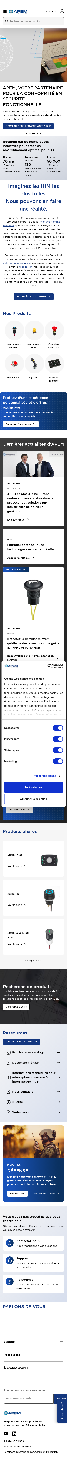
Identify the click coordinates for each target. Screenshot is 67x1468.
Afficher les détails (44, 775)
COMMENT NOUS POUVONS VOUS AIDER (28, 126)
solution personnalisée (17, 263)
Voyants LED (13, 377)
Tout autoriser (33, 787)
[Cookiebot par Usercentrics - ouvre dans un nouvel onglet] (48, 666)
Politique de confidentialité (18, 1446)
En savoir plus (17, 1193)
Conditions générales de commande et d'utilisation (31, 1452)
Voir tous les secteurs (44, 1193)
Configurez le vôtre (16, 1006)
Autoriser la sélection (33, 798)
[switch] (58, 739)
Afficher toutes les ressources (21, 1041)
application (26, 266)
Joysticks (34, 377)
